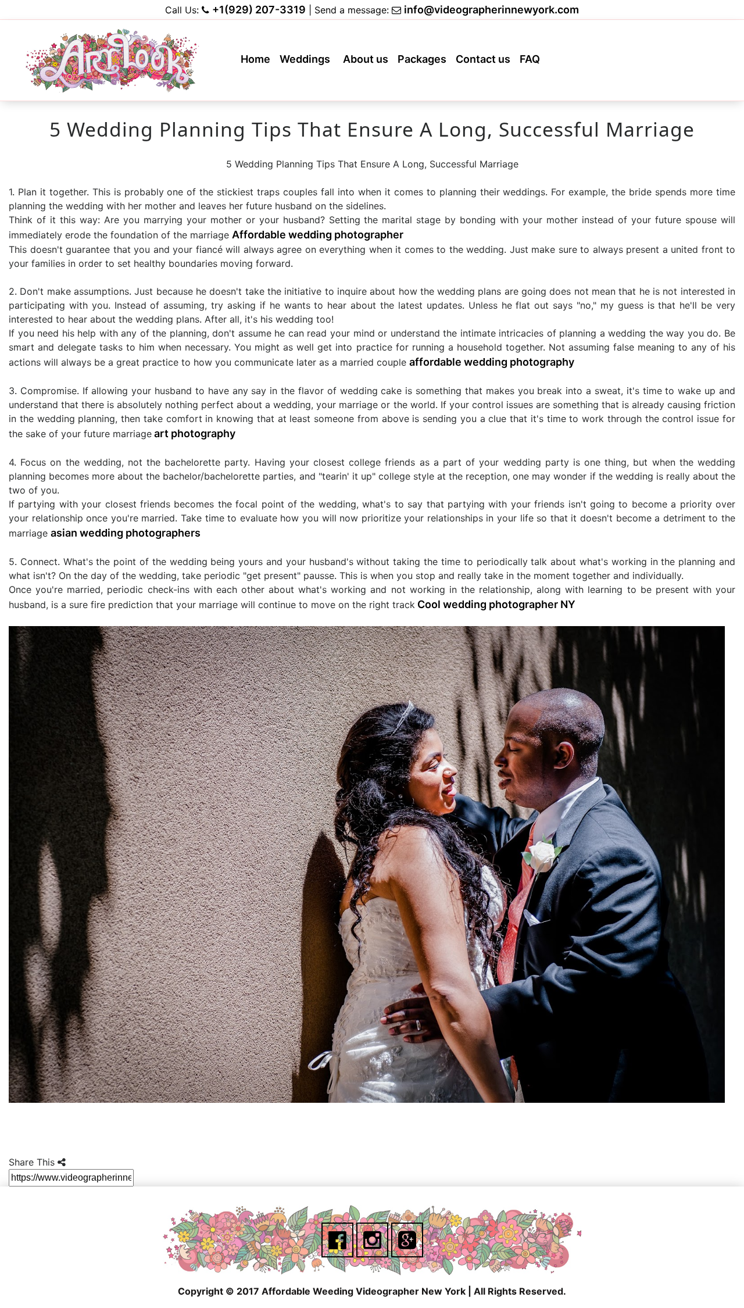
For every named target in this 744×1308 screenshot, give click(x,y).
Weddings (308, 62)
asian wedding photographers (126, 533)
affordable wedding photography (491, 362)
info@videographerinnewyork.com (491, 9)
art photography (193, 433)
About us (368, 62)
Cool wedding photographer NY (495, 604)
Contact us (485, 62)
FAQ (532, 62)
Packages (424, 62)
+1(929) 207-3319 (259, 9)
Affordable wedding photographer (317, 234)
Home (258, 62)
